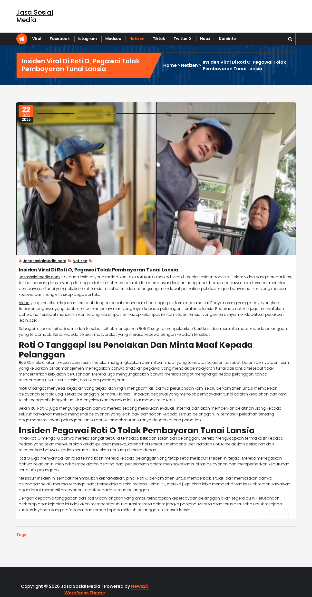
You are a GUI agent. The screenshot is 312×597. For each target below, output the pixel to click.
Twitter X (183, 38)
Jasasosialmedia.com (44, 260)
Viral (36, 38)
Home (170, 65)
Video (24, 303)
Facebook (60, 38)
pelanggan (146, 458)
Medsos (113, 38)
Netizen (136, 38)
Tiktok (159, 38)
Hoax (205, 38)
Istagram (87, 38)
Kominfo (227, 38)
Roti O (24, 362)
